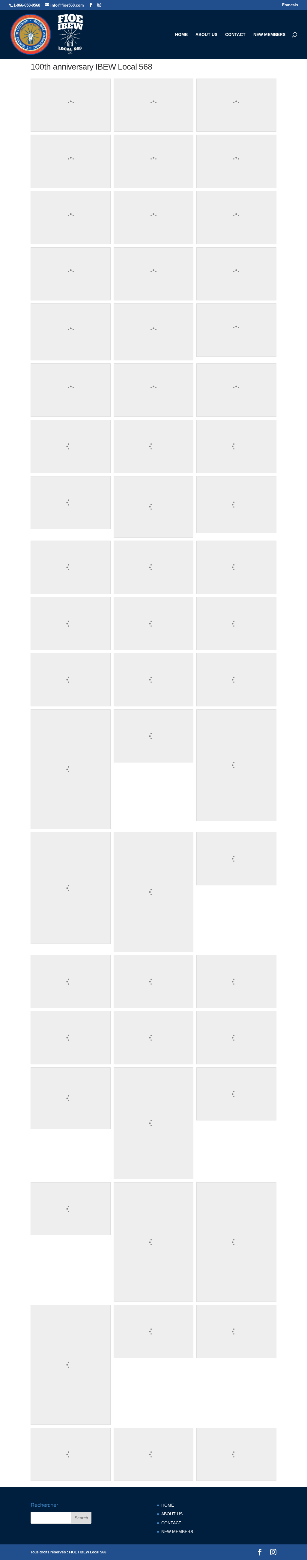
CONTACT (235, 34)
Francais (290, 5)
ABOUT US (206, 34)
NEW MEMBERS (269, 34)
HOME (181, 34)
